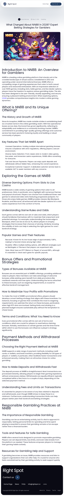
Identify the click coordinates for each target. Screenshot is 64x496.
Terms (54, 490)
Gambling (43, 19)
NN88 (4, 98)
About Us (42, 490)
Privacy (48, 490)
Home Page (8, 484)
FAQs (23, 484)
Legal (59, 490)
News (17, 484)
